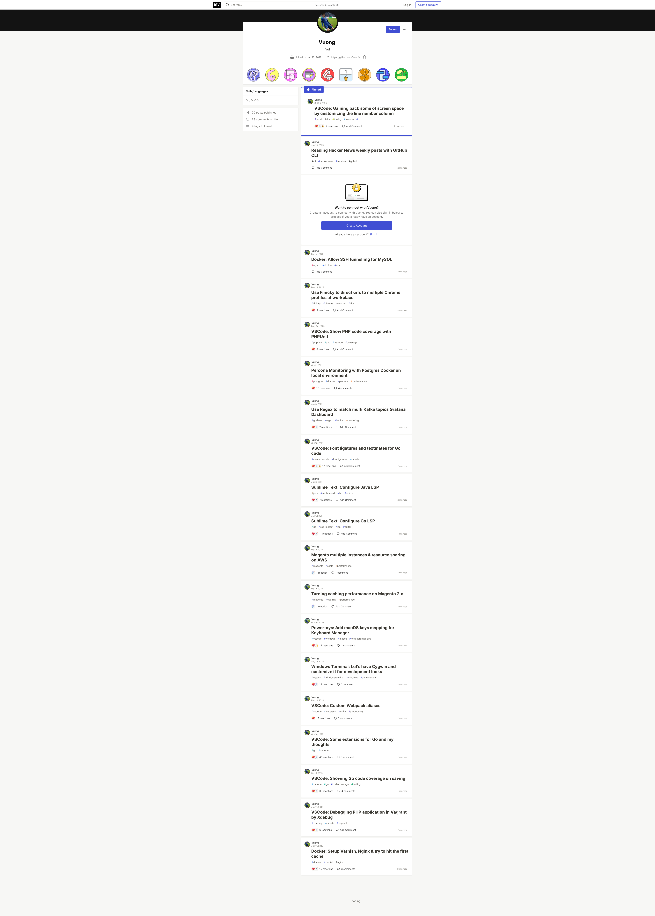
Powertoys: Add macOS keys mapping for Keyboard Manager (352, 630)
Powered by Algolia (325, 5)
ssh (337, 265)
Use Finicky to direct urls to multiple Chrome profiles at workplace (355, 295)
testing (356, 784)
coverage (351, 342)
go (314, 526)
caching (331, 599)
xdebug (317, 823)
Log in (407, 4)
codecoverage (340, 784)
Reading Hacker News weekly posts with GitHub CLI (359, 153)
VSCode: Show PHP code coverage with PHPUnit (351, 334)
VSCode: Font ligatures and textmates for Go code (356, 451)
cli (314, 161)
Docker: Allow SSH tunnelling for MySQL (351, 259)
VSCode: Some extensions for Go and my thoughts (352, 742)
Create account (428, 4)
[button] (253, 75)
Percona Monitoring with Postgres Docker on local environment (356, 373)
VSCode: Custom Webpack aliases (345, 705)
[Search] (227, 5)
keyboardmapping (360, 638)
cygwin (316, 677)
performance (359, 381)
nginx (340, 862)
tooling (336, 119)
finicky (316, 303)
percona (343, 381)
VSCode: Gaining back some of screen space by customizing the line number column (359, 111)
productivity (322, 119)
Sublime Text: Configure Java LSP (345, 487)
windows (329, 638)
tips (351, 303)
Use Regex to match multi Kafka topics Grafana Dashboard (358, 412)
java (315, 493)
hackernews (325, 161)
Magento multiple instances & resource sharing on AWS (358, 557)
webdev (341, 303)
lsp (340, 493)
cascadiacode (320, 459)
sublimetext (328, 493)
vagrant (342, 823)
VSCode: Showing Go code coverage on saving (358, 778)
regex (329, 420)
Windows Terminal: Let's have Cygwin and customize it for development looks (353, 669)
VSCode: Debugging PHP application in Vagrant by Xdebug (359, 815)
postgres (317, 381)
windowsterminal (334, 677)
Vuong (318, 99)
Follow (393, 29)
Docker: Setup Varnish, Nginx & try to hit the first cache (359, 854)
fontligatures (339, 459)
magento (317, 565)
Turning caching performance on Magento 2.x (357, 593)
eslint (342, 711)
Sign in (373, 234)
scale (329, 565)
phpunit (317, 342)
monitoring (352, 420)
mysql (316, 265)
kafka (339, 420)
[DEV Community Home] (217, 4)
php (327, 342)
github (353, 161)
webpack (330, 711)
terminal (341, 161)
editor (349, 493)
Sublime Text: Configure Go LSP (343, 521)
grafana (317, 420)
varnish (328, 862)
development (368, 677)
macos (342, 638)
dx (358, 119)
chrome (328, 303)
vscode (349, 119)
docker (327, 265)
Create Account (356, 225)
